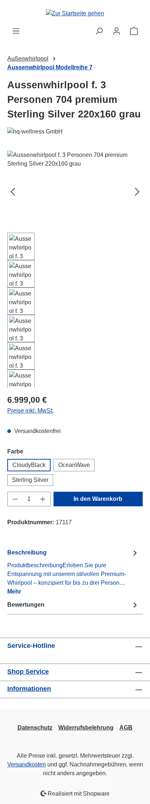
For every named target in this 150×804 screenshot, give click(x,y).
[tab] (73, 572)
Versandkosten (26, 764)
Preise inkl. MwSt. (30, 410)
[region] (75, 269)
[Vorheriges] (12, 192)
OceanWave (74, 465)
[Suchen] (99, 31)
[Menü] (16, 31)
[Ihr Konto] (116, 31)
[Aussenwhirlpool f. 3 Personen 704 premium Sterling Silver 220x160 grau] (75, 192)
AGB (126, 727)
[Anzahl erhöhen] (43, 499)
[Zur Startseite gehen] (75, 13)
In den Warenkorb (98, 499)
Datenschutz (34, 727)
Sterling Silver (30, 480)
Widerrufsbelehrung (86, 727)
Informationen (29, 688)
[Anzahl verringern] (15, 499)
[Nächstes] (137, 192)
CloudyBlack (29, 465)
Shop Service (28, 671)
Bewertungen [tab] (25, 605)
